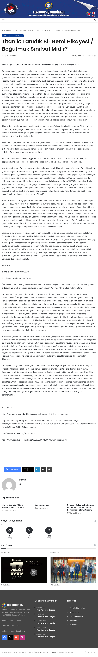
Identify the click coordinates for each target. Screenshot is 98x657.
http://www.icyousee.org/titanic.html (18, 433)
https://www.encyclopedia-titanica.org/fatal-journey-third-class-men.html (35, 414)
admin (23, 479)
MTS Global (51, 652)
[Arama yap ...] (95, 21)
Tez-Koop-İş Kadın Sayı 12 (23, 30)
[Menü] (3, 21)
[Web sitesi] (20, 484)
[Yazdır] (49, 469)
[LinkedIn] (37, 469)
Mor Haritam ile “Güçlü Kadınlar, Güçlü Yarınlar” (13, 506)
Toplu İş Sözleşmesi (77, 608)
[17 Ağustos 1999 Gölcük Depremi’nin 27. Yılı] (24, 570)
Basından (73, 625)
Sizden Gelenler (42, 505)
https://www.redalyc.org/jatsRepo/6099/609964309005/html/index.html (34, 440)
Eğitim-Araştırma (76, 616)
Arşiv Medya (40, 652)
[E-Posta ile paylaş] (43, 469)
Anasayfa (7, 30)
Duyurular (73, 620)
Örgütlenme (74, 612)
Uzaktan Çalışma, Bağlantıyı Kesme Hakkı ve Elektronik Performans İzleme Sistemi (80, 507)
